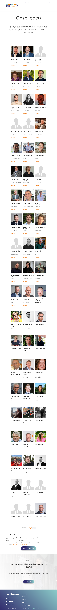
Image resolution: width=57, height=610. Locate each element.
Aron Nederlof (27, 155)
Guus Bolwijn (39, 492)
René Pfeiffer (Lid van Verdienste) (39, 300)
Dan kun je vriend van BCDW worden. (19, 544)
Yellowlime (30, 608)
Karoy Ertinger (15, 420)
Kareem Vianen (16, 299)
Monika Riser (15, 83)
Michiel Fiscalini (16, 227)
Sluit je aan (28, 581)
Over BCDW (24, 604)
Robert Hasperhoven (15, 373)
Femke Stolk (27, 107)
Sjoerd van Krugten (26, 228)
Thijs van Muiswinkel (38, 60)
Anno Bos (38, 179)
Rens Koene (27, 131)
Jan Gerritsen (39, 324)
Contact (49, 6)
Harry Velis (26, 299)
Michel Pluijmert (40, 468)
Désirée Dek (39, 372)
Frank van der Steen (15, 108)
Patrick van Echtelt (27, 349)
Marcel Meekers (16, 251)
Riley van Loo (39, 83)
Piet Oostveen (40, 275)
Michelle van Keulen (27, 421)
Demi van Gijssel (16, 131)
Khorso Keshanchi (26, 493)
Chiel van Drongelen (38, 204)
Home (25, 2)
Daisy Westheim (28, 275)
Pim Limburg (27, 516)
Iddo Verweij (39, 396)
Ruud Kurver (27, 59)
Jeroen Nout (27, 468)
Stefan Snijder (15, 203)
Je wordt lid (8, 537)
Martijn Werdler (16, 155)
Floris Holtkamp (40, 227)
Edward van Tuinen (27, 373)
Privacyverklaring (37, 608)
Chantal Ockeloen (26, 180)
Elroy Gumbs (39, 131)
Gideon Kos (14, 59)
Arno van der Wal (15, 276)
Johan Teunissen (40, 516)
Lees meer (13, 65)
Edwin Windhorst (40, 107)
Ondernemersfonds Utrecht (27, 600)
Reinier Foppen (40, 155)
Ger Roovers (39, 420)
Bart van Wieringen (26, 397)
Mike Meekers (27, 251)
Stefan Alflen (15, 179)
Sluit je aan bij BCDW (26, 605)
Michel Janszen (16, 492)
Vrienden (37, 2)
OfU (41, 2)
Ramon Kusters (28, 83)
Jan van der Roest (15, 397)
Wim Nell (38, 251)
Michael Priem (15, 516)
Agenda (29, 2)
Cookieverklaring (45, 608)
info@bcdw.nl (11, 601)
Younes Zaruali (28, 324)
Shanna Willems (16, 348)
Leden (33, 2)
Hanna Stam (39, 444)
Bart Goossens (40, 348)
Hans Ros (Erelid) (26, 445)
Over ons (49, 2)
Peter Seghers (15, 444)
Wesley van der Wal (16, 469)
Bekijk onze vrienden (28, 548)
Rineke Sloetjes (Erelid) (16, 325)
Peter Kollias (27, 203)
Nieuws (44, 2)
